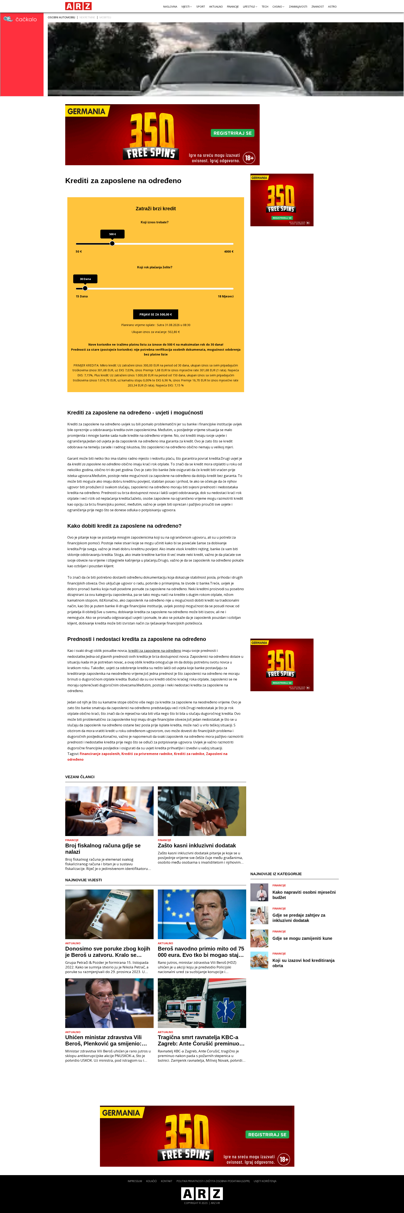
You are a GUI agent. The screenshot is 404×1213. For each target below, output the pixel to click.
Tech (265, 6)
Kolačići (151, 1181)
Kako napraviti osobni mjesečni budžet (304, 895)
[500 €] (112, 243)
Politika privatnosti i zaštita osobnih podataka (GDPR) (213, 1181)
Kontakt (166, 1181)
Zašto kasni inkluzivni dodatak (197, 845)
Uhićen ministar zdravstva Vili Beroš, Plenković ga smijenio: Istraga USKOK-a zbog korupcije (107, 1040)
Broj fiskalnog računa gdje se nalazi (103, 848)
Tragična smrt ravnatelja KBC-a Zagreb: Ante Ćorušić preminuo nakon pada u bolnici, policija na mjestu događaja (199, 1040)
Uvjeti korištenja (265, 1181)
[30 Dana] (85, 288)
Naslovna (170, 6)
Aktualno (216, 6)
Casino (277, 6)
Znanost (317, 6)
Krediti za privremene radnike (146, 753)
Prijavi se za (156, 314)
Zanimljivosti (298, 6)
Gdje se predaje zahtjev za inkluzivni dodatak (298, 918)
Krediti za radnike (189, 753)
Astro (332, 6)
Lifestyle (249, 6)
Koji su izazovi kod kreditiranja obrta (303, 963)
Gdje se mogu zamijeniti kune (302, 938)
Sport (200, 6)
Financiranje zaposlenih (100, 753)
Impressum (135, 1181)
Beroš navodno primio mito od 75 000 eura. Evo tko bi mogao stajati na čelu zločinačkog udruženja (201, 951)
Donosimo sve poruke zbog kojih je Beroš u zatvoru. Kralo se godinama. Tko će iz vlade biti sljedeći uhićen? (107, 951)
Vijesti (185, 6)
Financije (233, 6)
